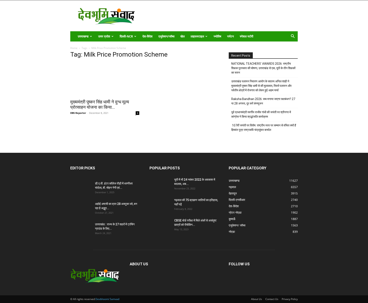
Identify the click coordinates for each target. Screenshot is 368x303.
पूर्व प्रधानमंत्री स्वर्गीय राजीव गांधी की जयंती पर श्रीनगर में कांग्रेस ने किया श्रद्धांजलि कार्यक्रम (261, 114)
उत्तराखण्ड (83, 36)
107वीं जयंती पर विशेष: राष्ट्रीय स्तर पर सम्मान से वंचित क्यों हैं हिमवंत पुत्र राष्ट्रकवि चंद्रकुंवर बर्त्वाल (263, 127)
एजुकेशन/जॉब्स (166, 36)
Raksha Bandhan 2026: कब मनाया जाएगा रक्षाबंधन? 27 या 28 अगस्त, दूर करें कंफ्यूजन (263, 101)
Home (74, 48)
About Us (256, 299)
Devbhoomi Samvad (107, 299)
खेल (182, 36)
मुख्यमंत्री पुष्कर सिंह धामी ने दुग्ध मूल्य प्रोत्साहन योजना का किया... (99, 104)
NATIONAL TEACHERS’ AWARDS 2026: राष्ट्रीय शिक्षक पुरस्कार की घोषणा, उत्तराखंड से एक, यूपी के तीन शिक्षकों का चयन (263, 68)
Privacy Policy (290, 299)
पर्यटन (230, 36)
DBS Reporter (78, 112)
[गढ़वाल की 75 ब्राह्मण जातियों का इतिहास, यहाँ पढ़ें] (160, 205)
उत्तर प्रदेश (104, 36)
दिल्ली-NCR (126, 36)
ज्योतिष (217, 36)
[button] (293, 37)
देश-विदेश (147, 36)
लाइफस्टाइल (197, 36)
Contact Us (271, 299)
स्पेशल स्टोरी (246, 36)
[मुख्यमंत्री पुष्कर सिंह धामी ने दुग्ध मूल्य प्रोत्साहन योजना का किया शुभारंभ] (104, 80)
